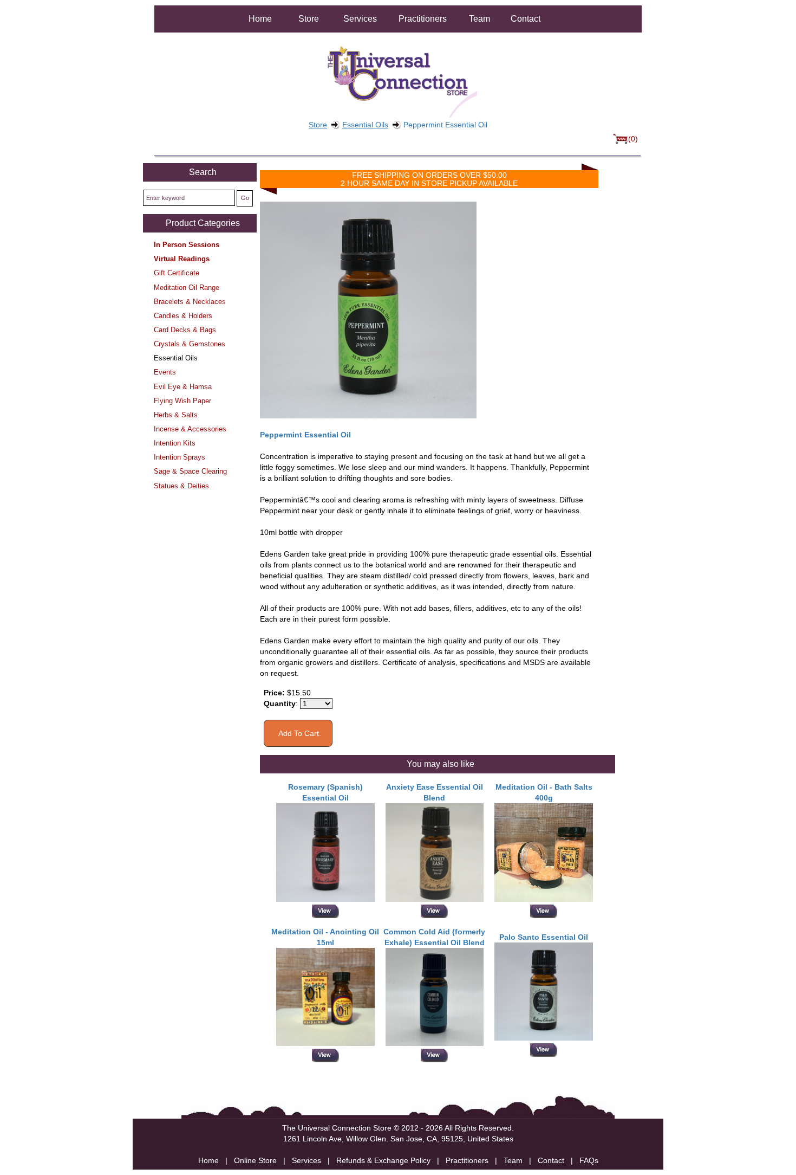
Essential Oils (365, 124)
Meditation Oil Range (186, 287)
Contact (525, 18)
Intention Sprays (179, 457)
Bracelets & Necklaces (190, 302)
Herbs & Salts (176, 415)
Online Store (255, 1160)
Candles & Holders (183, 316)
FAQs (588, 1160)
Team (479, 18)
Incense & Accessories (190, 429)
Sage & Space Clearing (190, 471)
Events (165, 372)
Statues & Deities (181, 486)
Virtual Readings (182, 259)
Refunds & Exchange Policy (383, 1160)
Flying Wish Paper (182, 401)
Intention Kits (174, 443)
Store (308, 18)
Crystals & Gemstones (189, 344)
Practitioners (423, 18)
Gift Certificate (176, 273)
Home (260, 18)
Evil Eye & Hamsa (183, 387)
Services (360, 18)
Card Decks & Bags (185, 330)
